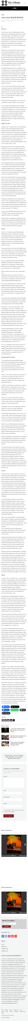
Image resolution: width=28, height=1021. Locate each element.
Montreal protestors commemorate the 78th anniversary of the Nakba (18, 736)
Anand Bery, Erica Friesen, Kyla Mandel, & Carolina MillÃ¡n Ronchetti (14, 757)
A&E (21, 1010)
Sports (7, 1011)
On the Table (22, 1011)
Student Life (16, 1010)
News (2, 15)
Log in (2, 944)
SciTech (2, 1011)
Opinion (6, 1010)
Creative (11, 1011)
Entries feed (3, 946)
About (2, 1013)
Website (5, 803)
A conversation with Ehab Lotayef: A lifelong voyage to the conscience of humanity (18, 730)
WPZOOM (7, 1017)
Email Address (6, 797)
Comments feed (4, 948)
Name (4, 790)
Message (5, 776)
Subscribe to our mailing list (8, 920)
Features (10, 1010)
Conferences (16, 1011)
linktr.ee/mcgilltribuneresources (10, 1003)
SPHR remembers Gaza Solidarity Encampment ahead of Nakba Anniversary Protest (17, 744)
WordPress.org (4, 951)
